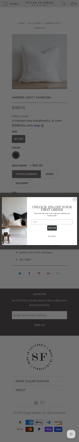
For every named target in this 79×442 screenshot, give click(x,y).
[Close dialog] (74, 199)
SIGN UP (52, 228)
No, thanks (52, 236)
